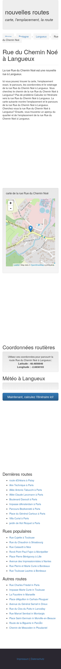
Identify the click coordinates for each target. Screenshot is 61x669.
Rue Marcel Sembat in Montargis (27, 613)
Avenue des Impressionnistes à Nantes (30, 561)
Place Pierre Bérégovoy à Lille (25, 556)
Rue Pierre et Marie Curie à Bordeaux (29, 566)
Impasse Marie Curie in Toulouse (27, 589)
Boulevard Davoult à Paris (23, 499)
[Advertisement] (30, 154)
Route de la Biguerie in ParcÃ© (26, 623)
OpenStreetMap (37, 264)
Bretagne (24, 36)
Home (8, 36)
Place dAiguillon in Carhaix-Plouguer (28, 599)
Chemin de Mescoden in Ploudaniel (28, 627)
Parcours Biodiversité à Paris (24, 508)
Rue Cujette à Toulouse (22, 537)
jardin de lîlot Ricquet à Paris (24, 523)
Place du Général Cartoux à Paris (27, 513)
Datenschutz (37, 659)
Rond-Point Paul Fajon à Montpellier (28, 551)
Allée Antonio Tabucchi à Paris (25, 489)
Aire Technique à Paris (21, 485)
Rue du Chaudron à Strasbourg (26, 542)
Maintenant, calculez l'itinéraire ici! (30, 397)
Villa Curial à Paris (19, 518)
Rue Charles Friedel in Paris (24, 585)
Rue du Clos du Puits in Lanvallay (27, 608)
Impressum (23, 659)
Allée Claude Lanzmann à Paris (26, 494)
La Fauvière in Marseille (22, 594)
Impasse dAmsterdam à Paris (25, 504)
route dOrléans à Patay (21, 480)
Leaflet (16, 264)
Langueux (41, 36)
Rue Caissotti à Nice (20, 547)
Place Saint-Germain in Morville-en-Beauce (32, 618)
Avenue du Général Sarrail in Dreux (28, 604)
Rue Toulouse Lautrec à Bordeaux (27, 570)
